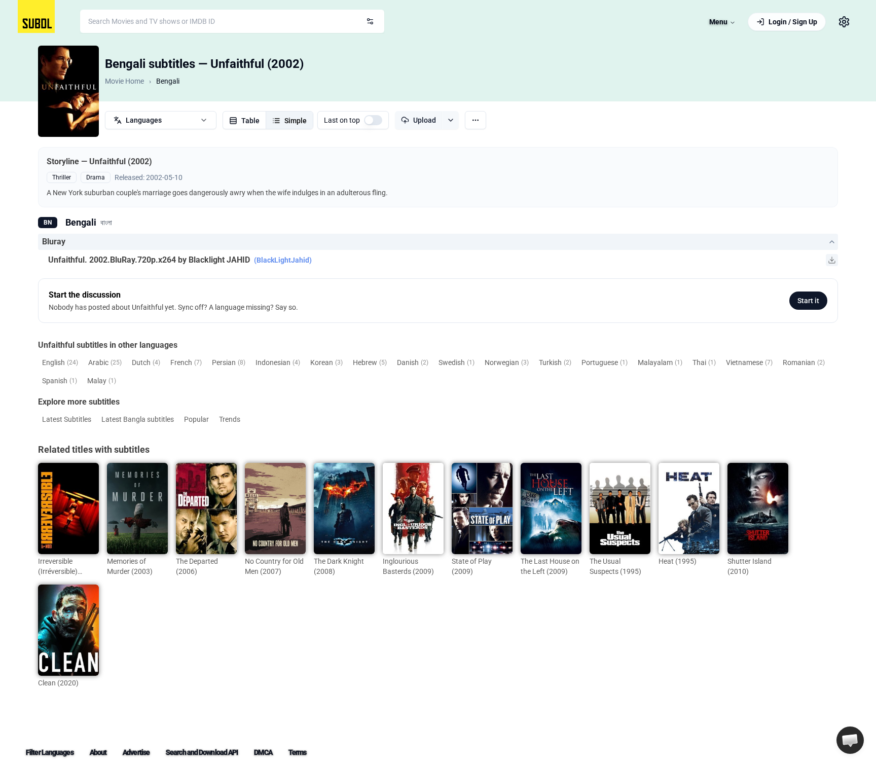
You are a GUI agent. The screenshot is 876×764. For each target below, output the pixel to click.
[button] (850, 740)
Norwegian (507, 362)
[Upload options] (450, 120)
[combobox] (232, 21)
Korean (326, 362)
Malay (101, 381)
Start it (808, 301)
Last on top (342, 120)
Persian (228, 362)
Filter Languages (50, 752)
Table (250, 121)
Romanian (804, 362)
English (60, 362)
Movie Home (124, 81)
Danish (412, 362)
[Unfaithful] (68, 91)
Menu (718, 22)
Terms (297, 752)
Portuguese (604, 362)
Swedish (456, 362)
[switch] (373, 120)
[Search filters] (370, 21)
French (186, 362)
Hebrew (370, 362)
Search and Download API (202, 752)
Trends (229, 419)
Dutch (146, 362)
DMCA (263, 752)
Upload (424, 120)
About (98, 752)
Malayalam (660, 362)
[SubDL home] (36, 16)
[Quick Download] (832, 260)
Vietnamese (749, 362)
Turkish (555, 362)
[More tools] (475, 120)
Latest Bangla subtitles (137, 419)
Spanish (59, 381)
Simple (295, 121)
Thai (704, 362)
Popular (196, 419)
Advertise (136, 752)
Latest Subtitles (66, 419)
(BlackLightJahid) (283, 260)
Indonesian (278, 362)
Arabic (105, 362)
